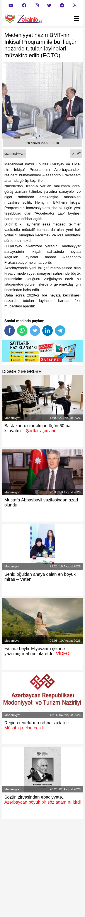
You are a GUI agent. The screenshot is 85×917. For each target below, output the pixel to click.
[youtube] (11, 5)
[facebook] (24, 5)
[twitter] (49, 5)
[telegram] (62, 5)
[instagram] (37, 5)
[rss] (74, 5)
